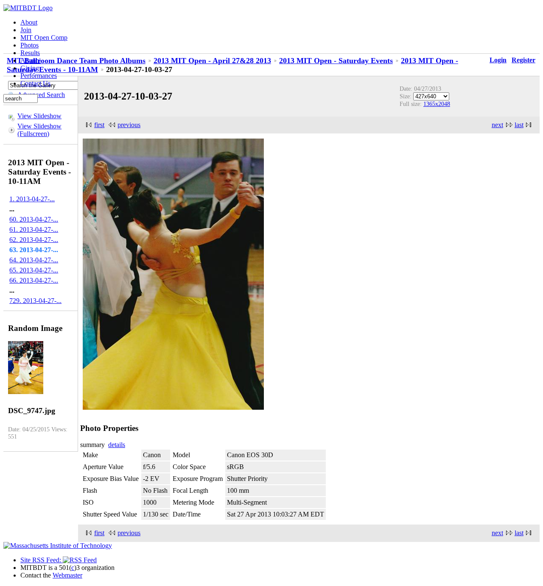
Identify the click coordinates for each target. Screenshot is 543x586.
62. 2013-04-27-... (33, 239)
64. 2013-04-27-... (33, 260)
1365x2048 (436, 103)
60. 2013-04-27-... (33, 219)
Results (30, 52)
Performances (38, 75)
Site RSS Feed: (41, 560)
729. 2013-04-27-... (35, 300)
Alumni (30, 60)
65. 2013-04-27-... (33, 270)
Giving (29, 68)
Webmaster (67, 575)
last (519, 124)
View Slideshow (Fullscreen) (39, 129)
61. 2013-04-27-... (33, 229)
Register (523, 60)
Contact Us (35, 83)
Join (25, 29)
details (116, 444)
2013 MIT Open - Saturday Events (336, 60)
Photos (29, 45)
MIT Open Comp (43, 37)
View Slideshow (39, 115)
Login (498, 60)
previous (129, 124)
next (497, 124)
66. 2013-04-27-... (33, 280)
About (28, 22)
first (99, 124)
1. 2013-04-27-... (32, 199)
